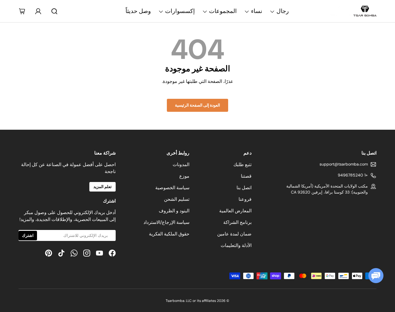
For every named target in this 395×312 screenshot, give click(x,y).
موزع (184, 176)
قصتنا (246, 176)
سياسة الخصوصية (172, 188)
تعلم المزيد (102, 186)
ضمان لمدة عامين (234, 234)
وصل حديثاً (138, 11)
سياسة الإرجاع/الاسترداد (166, 222)
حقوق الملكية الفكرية (169, 234)
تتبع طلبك (242, 164)
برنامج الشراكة (237, 222)
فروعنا (245, 199)
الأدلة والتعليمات (236, 245)
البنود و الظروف (174, 211)
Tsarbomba (175, 300)
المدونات (181, 164)
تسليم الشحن (176, 199)
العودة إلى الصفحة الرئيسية (197, 105)
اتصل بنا (244, 188)
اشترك (28, 235)
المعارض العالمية (235, 211)
